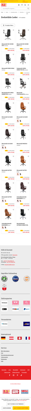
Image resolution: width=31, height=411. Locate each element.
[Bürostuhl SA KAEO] (8, 107)
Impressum (22, 369)
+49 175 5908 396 (10, 262)
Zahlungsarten (4, 357)
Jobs (9, 369)
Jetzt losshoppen (25, 1)
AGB (28, 369)
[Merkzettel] (22, 4)
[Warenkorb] (25, 4)
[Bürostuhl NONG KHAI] (8, 59)
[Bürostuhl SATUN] (8, 160)
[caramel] (18, 121)
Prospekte (24, 372)
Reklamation (4, 359)
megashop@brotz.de (9, 264)
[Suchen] (28, 8)
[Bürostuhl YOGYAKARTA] (23, 83)
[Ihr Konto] (18, 4)
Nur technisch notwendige (16, 404)
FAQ (2, 353)
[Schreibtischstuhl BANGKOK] (23, 187)
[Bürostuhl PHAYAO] (23, 134)
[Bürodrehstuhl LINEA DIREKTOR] (8, 83)
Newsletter (15, 369)
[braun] (20, 121)
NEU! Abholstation (5, 351)
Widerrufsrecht (16, 372)
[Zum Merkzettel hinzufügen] (13, 30)
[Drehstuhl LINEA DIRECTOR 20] (23, 59)
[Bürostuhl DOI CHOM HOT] (8, 34)
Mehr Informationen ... (22, 400)
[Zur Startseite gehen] (3, 4)
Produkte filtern (9, 25)
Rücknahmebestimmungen (7, 355)
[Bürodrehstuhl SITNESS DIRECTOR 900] (23, 214)
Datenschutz (7, 372)
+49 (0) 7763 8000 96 (8, 261)
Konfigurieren (7, 408)
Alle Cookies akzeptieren (21, 408)
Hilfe (2, 361)
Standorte (15, 255)
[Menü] (28, 4)
